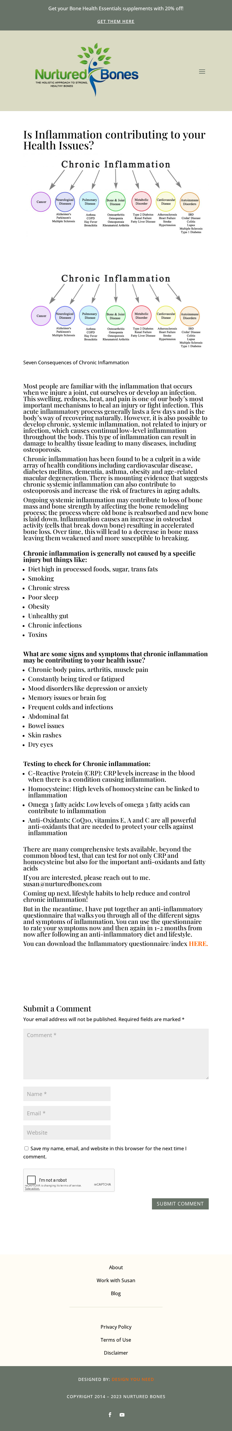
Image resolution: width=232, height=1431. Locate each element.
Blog (116, 1293)
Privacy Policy (116, 1327)
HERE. (198, 943)
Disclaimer (116, 1353)
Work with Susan (116, 1280)
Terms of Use (116, 1340)
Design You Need (133, 1379)
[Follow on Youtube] (122, 1415)
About (116, 1267)
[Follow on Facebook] (110, 1415)
